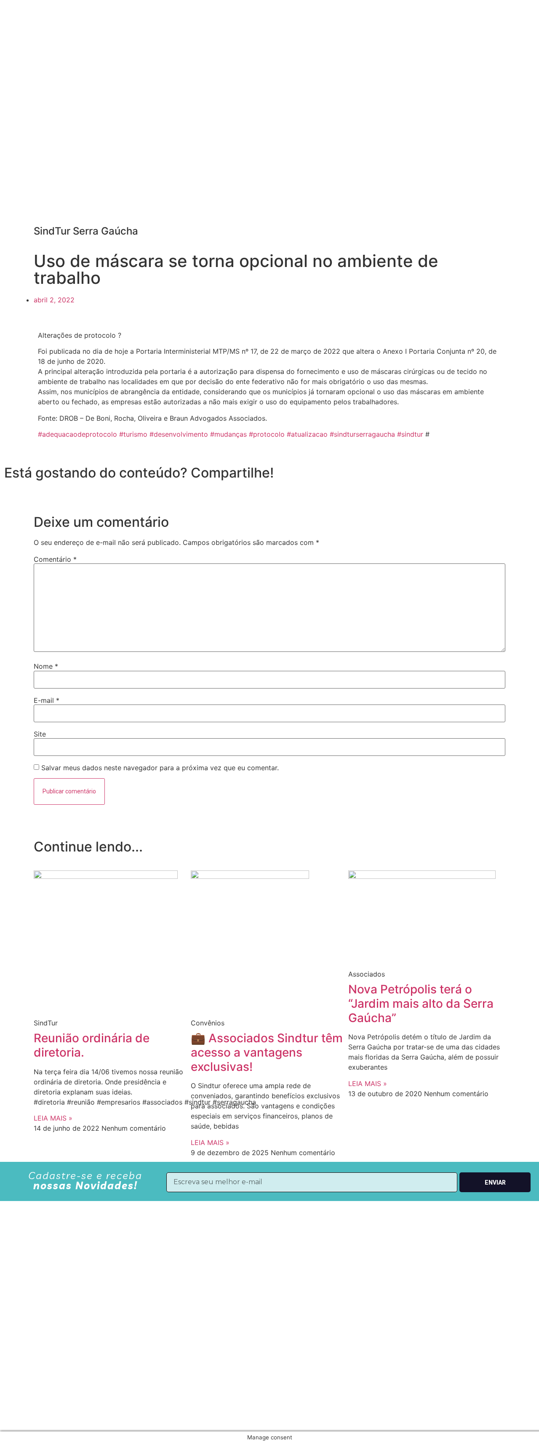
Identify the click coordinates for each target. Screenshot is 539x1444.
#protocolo (267, 434)
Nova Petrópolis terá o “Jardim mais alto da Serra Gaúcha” (421, 1003)
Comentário (55, 559)
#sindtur (410, 434)
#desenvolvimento (178, 434)
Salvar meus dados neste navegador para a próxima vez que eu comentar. (160, 767)
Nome (46, 666)
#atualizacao (307, 434)
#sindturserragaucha (362, 434)
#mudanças (228, 434)
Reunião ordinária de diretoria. (91, 1045)
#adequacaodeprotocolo (77, 434)
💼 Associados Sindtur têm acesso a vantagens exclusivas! (267, 1052)
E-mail (46, 700)
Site (40, 734)
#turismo (133, 434)
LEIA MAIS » (53, 1118)
